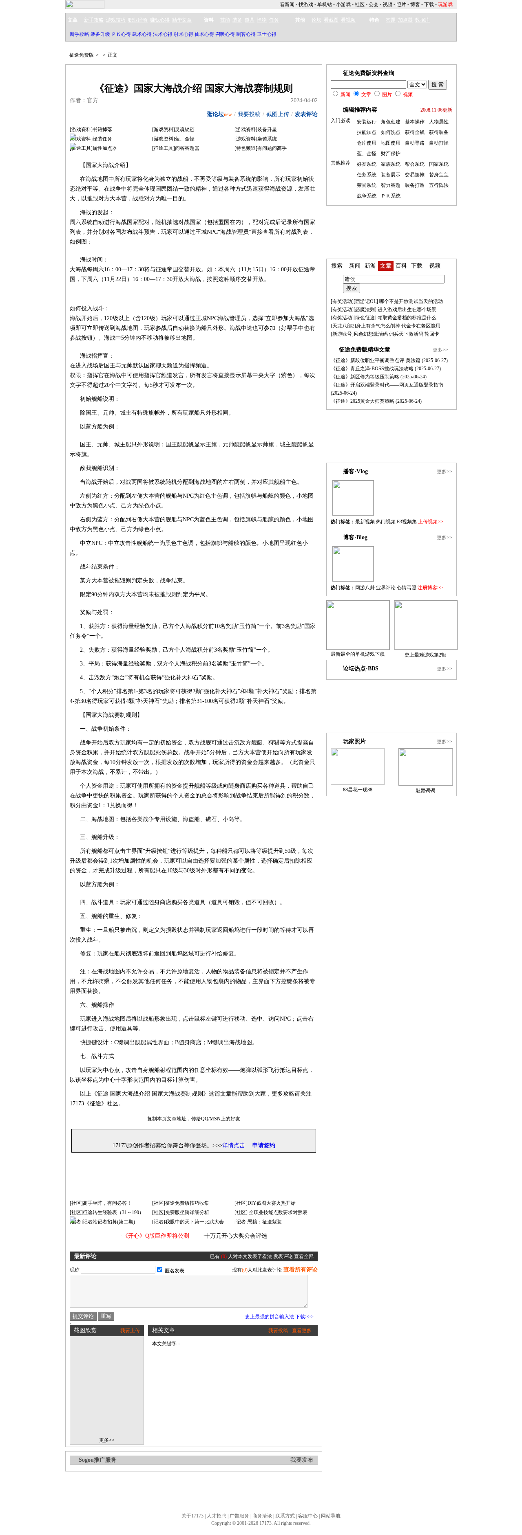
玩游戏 (445, 4)
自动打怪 (439, 143)
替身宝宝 (439, 175)
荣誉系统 (366, 185)
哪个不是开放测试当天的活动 (411, 301)
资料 (209, 20)
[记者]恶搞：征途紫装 (258, 1222)
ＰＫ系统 (390, 196)
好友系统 (366, 164)
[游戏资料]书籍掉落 (91, 129)
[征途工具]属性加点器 (93, 148)
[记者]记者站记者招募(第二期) (102, 1222)
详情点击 (233, 1145)
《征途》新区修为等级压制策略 (365, 377)
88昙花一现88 (357, 790)
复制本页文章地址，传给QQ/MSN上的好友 (193, 1119)
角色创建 (390, 122)
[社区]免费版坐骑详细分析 (180, 1212)
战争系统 (366, 196)
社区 (360, 4)
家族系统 (390, 164)
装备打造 (415, 185)
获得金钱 (415, 132)
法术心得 (163, 34)
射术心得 (183, 34)
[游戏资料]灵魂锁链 (173, 129)
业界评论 (386, 588)
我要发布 (301, 1460)
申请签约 (263, 1145)
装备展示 (390, 175)
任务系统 (366, 175)
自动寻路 (415, 143)
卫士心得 (266, 34)
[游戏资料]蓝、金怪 (173, 139)
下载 (429, 4)
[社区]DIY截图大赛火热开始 (265, 1203)
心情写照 (406, 588)
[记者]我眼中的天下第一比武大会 (188, 1222)
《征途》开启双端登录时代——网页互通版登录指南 (387, 385)
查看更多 (302, 1330)
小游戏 (343, 4)
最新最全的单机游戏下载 (358, 654)
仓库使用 (366, 143)
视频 (387, 4)
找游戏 (306, 4)
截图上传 (277, 114)
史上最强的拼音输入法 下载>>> (279, 1317)
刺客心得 (246, 34)
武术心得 (142, 34)
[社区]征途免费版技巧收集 (180, 1203)
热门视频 (386, 522)
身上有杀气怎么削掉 (378, 326)
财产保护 (390, 153)
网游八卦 (365, 588)
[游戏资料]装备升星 (255, 129)
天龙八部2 (343, 326)
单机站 (324, 4)
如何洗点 (390, 132)
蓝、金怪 (366, 153)
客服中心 (308, 1516)
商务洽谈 (262, 1516)
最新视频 (365, 522)
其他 (300, 20)
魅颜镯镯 (425, 790)
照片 (401, 4)
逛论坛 (215, 114)
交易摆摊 (415, 175)
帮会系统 (415, 164)
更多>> (107, 1440)
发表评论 (306, 114)
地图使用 (390, 143)
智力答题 (390, 185)
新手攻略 (79, 34)
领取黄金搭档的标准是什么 (407, 318)
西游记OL (365, 301)
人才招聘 (216, 1516)
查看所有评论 (300, 1270)
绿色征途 (365, 318)
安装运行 (366, 122)
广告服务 (239, 1516)
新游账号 (342, 334)
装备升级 (100, 34)
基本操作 (415, 122)
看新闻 (287, 4)
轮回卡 (432, 334)
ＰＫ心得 (121, 34)
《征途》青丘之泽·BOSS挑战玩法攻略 (372, 368)
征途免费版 (81, 55)
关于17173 (192, 1516)
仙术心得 (204, 34)
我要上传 (130, 1330)
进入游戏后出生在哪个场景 (407, 309)
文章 (72, 20)
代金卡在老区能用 (420, 326)
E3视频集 (407, 522)
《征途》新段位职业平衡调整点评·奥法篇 (375, 360)
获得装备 (439, 132)
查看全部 (304, 1256)
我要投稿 (249, 114)
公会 (373, 4)
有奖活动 (342, 301)
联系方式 (285, 1516)
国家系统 (439, 164)
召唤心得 (225, 34)
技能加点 (366, 132)
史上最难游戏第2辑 (425, 655)
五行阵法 (439, 185)
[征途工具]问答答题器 (175, 148)
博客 (415, 4)
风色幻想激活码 (371, 334)
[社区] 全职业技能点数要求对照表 (270, 1212)
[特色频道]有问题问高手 (260, 148)
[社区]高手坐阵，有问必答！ (101, 1203)
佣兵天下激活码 (406, 334)
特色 (374, 20)
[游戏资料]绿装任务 (91, 139)
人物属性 (439, 122)
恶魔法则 (365, 309)
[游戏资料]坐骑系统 (255, 139)
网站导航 (331, 1516)
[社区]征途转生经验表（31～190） (107, 1212)
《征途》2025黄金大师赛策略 (362, 401)
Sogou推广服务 (98, 1460)
